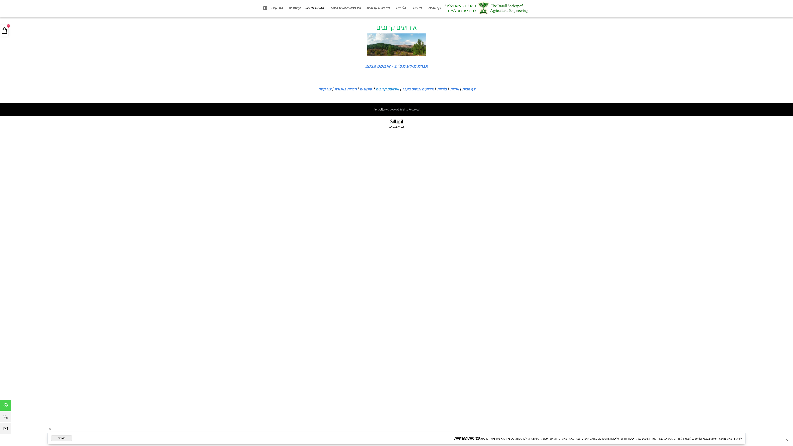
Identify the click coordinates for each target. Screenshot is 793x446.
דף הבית (434, 7)
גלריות (401, 7)
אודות (417, 7)
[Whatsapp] (5, 406)
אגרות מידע (315, 7)
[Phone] (5, 418)
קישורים (294, 7)
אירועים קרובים (378, 7)
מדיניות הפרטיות (467, 438)
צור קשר (276, 7)
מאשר (61, 438)
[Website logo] (486, 7)
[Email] (5, 429)
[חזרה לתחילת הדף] (786, 441)
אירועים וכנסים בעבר (345, 7)
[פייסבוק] (265, 7)
